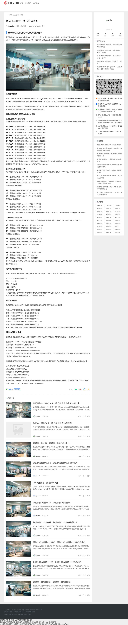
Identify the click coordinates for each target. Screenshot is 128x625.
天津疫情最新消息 (100, 229)
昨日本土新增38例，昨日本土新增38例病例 (52, 423)
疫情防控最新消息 (100, 217)
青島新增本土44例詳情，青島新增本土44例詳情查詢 (109, 46)
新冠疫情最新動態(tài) (100, 211)
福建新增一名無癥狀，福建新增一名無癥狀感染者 (55, 522)
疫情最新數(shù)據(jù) (100, 220)
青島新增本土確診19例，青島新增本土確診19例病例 (109, 51)
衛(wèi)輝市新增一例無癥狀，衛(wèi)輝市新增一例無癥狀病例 (109, 182)
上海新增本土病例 (118, 214)
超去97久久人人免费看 (50, 624)
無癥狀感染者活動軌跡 (109, 232)
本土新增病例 (118, 211)
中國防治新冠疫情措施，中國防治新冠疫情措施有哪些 (109, 166)
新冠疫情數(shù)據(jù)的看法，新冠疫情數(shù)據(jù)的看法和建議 (109, 68)
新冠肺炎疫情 (109, 220)
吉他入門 (28, 3)
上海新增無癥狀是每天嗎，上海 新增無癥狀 (109, 133)
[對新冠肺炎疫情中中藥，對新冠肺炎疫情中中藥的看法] (18, 568)
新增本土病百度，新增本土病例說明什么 (51, 443)
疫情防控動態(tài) (109, 214)
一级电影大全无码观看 (20, 624)
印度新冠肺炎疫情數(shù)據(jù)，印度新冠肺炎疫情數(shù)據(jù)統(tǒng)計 (110, 122)
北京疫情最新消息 (118, 208)
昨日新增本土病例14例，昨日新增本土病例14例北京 (56, 403)
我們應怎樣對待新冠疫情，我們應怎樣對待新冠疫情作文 (110, 99)
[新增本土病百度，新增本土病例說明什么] (18, 449)
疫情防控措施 (100, 208)
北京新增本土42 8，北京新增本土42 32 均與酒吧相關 (110, 127)
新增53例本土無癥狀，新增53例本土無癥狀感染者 (109, 105)
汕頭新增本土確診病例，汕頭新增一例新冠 (109, 62)
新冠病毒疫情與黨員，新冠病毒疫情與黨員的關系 (55, 462)
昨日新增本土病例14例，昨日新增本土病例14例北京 (109, 57)
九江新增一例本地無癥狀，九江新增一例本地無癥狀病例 (109, 193)
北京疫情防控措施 (100, 232)
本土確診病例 (100, 214)
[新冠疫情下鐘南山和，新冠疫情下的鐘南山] (18, 509)
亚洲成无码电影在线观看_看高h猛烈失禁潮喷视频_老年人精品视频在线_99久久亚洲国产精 (28, 622)
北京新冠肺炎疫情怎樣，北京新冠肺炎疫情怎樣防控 (109, 177)
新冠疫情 (118, 205)
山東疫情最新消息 (118, 229)
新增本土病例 (118, 226)
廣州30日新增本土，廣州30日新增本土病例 (109, 160)
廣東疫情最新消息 (100, 223)
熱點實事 (36, 3)
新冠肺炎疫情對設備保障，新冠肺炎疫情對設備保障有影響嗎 (109, 149)
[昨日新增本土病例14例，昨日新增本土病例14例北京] (18, 410)
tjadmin (12, 26)
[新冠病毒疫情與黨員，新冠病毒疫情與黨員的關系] (18, 469)
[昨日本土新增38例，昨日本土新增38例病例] (18, 430)
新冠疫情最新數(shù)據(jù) (109, 211)
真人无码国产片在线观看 (35, 624)
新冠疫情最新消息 (118, 223)
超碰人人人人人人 (63, 624)
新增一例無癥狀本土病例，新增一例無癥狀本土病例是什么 (59, 542)
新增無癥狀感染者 (118, 232)
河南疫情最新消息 (109, 229)
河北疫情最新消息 (100, 226)
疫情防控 (109, 205)
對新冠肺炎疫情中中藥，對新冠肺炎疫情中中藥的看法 (57, 562)
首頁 (21, 3)
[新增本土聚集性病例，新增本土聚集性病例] (18, 588)
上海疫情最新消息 (109, 208)
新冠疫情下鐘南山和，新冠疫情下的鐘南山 (52, 502)
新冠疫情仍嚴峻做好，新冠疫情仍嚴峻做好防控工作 (109, 155)
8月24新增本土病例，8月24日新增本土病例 (109, 116)
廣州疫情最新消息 (109, 226)
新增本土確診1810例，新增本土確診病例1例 (109, 171)
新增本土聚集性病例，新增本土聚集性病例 (52, 582)
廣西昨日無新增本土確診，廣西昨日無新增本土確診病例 (109, 188)
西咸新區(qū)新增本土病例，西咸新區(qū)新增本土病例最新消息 (110, 110)
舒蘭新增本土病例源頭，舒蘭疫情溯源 (109, 145)
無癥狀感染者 (100, 205)
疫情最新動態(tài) (118, 217)
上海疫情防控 (118, 220)
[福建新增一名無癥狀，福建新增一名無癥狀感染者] (18, 529)
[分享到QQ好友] (84, 389)
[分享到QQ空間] (88, 389)
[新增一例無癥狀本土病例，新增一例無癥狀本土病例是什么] (18, 549)
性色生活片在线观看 (6, 624)
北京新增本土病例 (109, 223)
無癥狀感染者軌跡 (109, 217)
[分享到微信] (75, 389)
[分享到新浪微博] (80, 389)
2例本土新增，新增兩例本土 (45, 482)
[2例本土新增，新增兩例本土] (18, 489)
